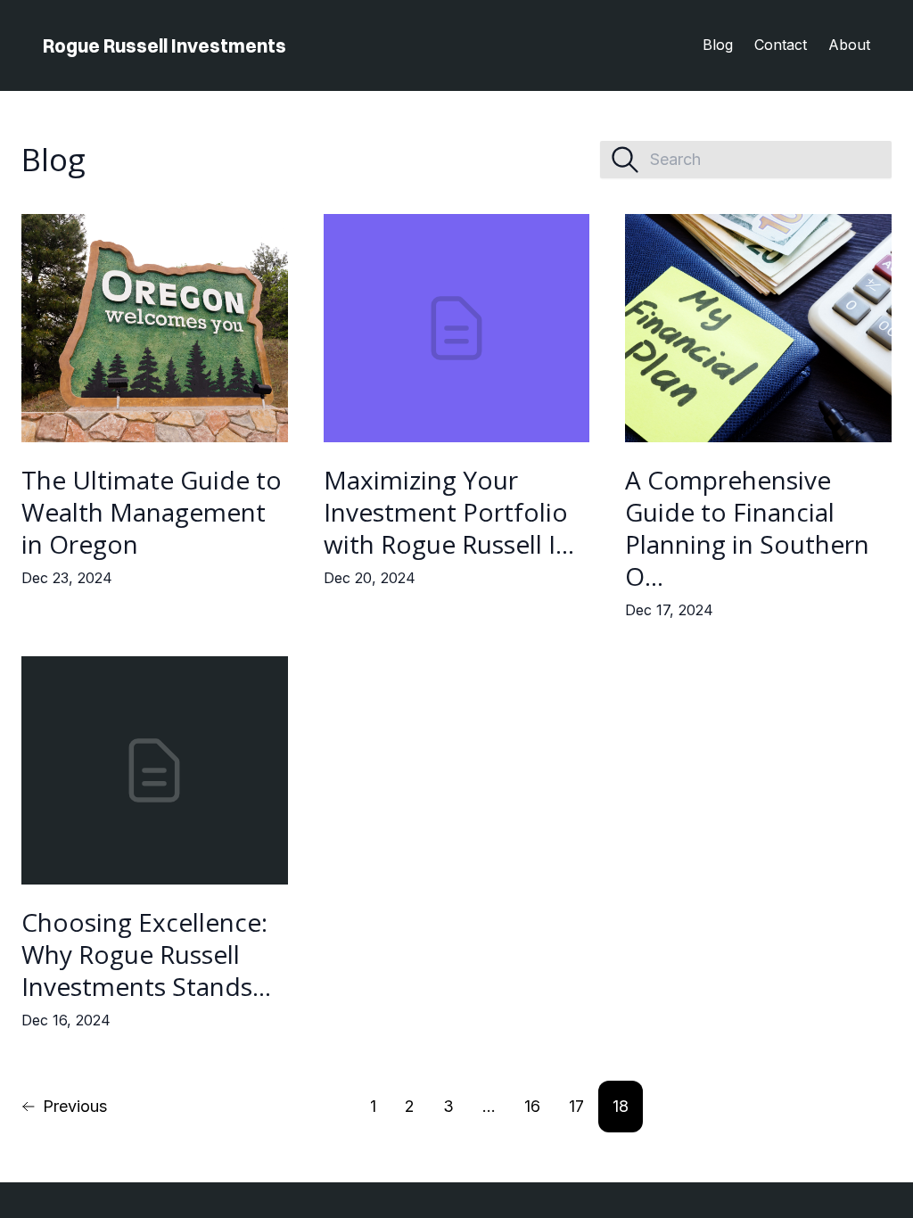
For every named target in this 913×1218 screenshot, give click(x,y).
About (849, 44)
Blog (718, 44)
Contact (780, 44)
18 (621, 1106)
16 (532, 1106)
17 (576, 1106)
